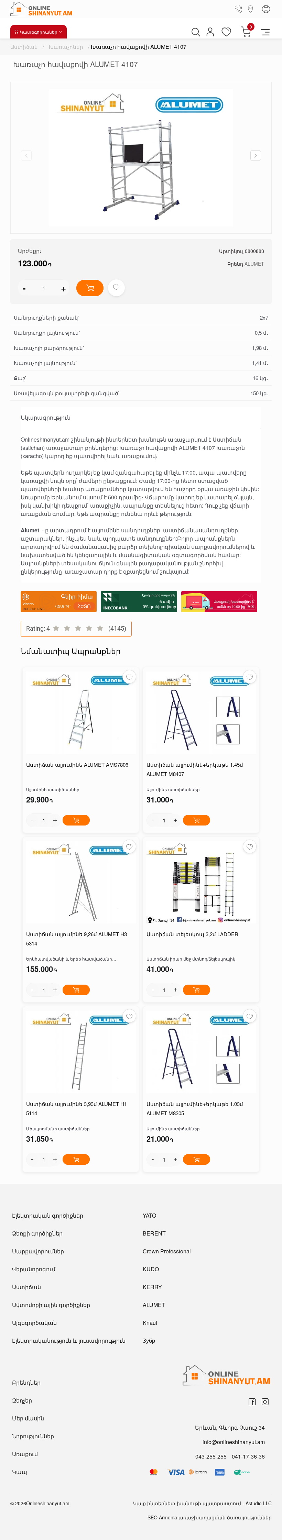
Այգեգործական (34, 1323)
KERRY (152, 1287)
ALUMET (254, 263)
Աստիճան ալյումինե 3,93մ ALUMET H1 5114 (76, 1108)
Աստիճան (24, 46)
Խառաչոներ (66, 46)
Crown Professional (167, 1251)
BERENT (154, 1233)
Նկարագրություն (45, 417)
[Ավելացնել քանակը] (55, 820)
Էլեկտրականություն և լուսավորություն (69, 1340)
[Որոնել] (194, 31)
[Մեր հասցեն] (250, 8)
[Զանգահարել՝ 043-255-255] (240, 9)
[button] (255, 155)
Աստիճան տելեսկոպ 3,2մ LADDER (192, 934)
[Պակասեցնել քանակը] (32, 820)
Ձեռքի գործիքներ (37, 1233)
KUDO (151, 1269)
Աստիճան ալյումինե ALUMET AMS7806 (77, 764)
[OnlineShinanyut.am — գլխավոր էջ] (43, 9)
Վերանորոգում (33, 1269)
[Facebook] (252, 1402)
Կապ (19, 1472)
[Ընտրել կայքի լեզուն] (266, 9)
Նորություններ (33, 1436)
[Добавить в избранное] (116, 287)
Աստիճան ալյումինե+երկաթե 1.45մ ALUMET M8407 (195, 769)
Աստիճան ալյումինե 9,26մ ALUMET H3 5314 (76, 938)
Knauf (150, 1323)
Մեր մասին (28, 1418)
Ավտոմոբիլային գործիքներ (51, 1305)
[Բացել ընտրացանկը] (265, 31)
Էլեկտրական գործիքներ (47, 1215)
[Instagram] (265, 1402)
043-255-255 (211, 1456)
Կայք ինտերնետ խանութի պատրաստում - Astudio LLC (202, 1503)
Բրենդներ (26, 1382)
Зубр (149, 1340)
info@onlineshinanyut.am (234, 1442)
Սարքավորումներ (38, 1251)
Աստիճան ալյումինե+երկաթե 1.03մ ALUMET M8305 (195, 1108)
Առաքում (25, 1454)
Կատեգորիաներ (38, 32)
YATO (149, 1215)
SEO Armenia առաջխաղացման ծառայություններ (210, 1517)
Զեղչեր (22, 1400)
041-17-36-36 (248, 1456)
